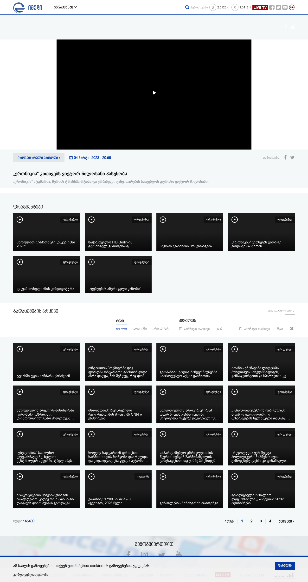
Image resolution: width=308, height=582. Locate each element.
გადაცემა (139, 328)
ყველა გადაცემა (280, 311)
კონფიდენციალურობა (30, 574)
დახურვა (285, 566)
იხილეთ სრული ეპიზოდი (38, 158)
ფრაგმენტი (161, 328)
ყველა (121, 328)
